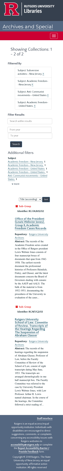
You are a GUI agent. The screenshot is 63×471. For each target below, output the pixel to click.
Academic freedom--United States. (27, 172)
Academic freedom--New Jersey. (26, 165)
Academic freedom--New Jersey (25, 161)
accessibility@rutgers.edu (25, 444)
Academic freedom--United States (26, 168)
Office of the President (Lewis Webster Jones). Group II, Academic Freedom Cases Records (30, 223)
